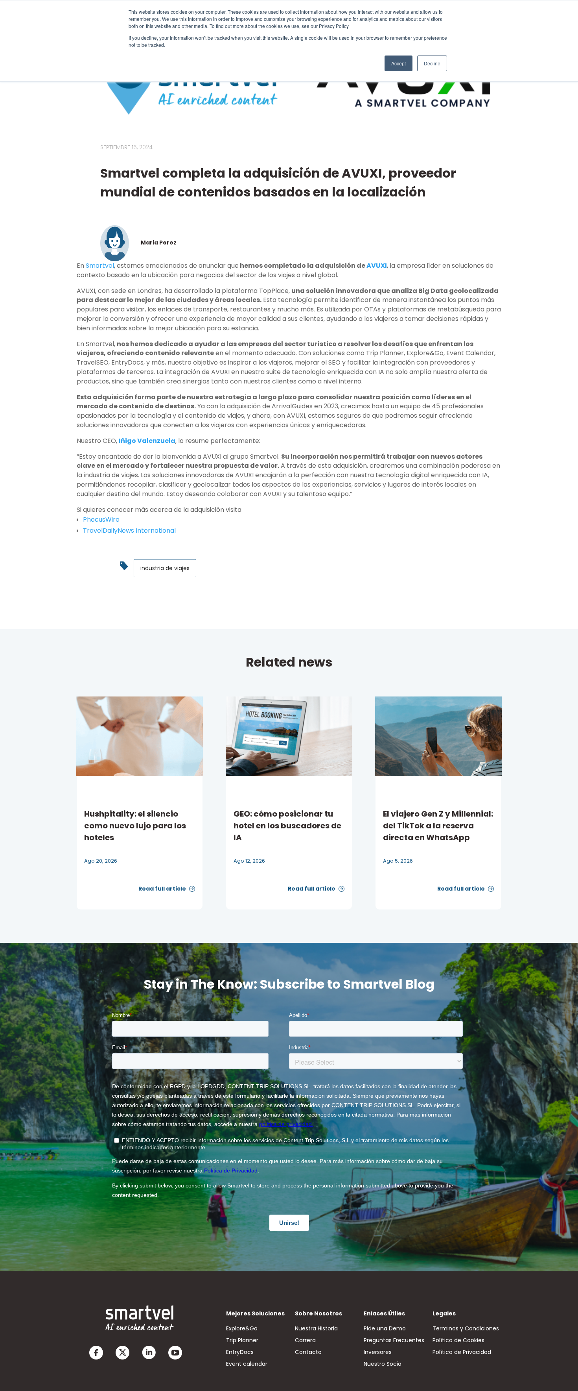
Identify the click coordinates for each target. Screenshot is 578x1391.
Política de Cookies (458, 1340)
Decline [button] (432, 63)
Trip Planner (242, 1340)
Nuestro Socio (382, 1364)
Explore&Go (242, 1328)
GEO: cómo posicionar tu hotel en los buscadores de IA (287, 825)
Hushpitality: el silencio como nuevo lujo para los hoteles (135, 825)
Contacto (308, 1352)
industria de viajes (165, 568)
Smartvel (100, 265)
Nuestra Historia (316, 1328)
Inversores (378, 1352)
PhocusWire (101, 519)
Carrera (305, 1340)
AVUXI (376, 265)
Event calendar (246, 1364)
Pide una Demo (385, 1328)
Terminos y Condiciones (466, 1328)
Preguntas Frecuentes (394, 1340)
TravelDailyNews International (129, 530)
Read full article (162, 889)
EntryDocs (240, 1352)
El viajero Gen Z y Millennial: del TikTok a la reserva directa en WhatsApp (438, 825)
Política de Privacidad (462, 1352)
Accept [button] (398, 63)
